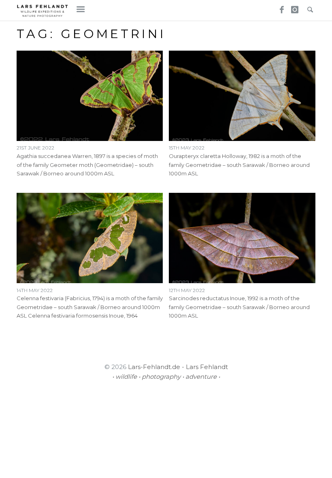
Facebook (279, 7)
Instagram (293, 7)
